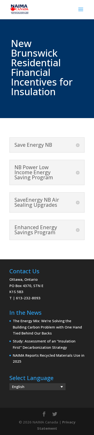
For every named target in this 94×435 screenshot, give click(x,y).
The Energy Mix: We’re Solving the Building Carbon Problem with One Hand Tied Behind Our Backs (47, 326)
